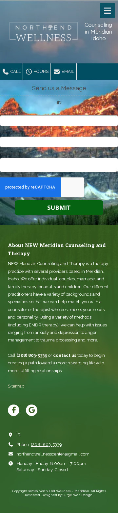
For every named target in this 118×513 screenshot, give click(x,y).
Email (67, 71)
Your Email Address (19, 132)
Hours (40, 71)
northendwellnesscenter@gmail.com (52, 454)
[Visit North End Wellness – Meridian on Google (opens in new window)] (31, 410)
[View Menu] (107, 10)
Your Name (11, 111)
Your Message (13, 153)
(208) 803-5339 (46, 444)
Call (15, 71)
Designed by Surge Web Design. (67, 495)
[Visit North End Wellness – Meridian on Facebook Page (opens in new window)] (13, 410)
